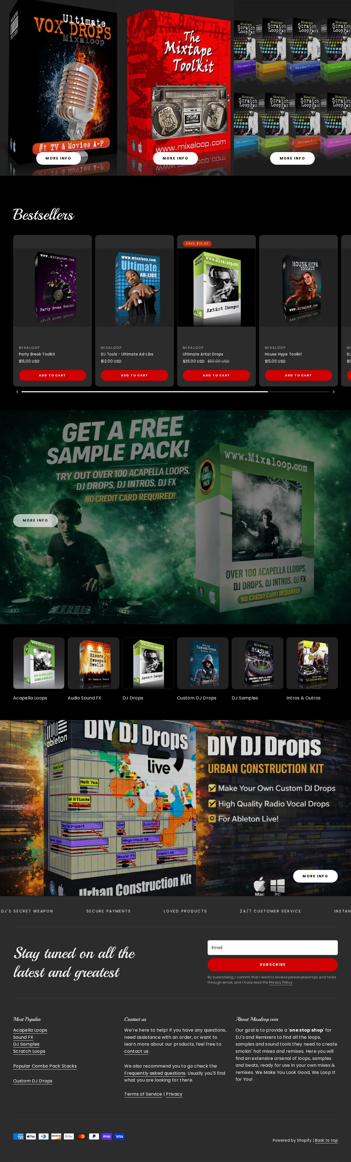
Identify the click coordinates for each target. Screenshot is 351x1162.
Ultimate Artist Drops (203, 354)
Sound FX (23, 1037)
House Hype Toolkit (283, 354)
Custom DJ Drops (33, 1081)
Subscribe (273, 964)
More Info (315, 876)
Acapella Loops (30, 1030)
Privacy (174, 1094)
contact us (136, 1051)
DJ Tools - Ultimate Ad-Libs (127, 354)
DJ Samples (26, 1044)
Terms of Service (143, 1094)
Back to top (326, 1140)
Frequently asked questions (154, 1073)
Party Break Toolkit (37, 354)
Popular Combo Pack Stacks (45, 1066)
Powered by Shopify (292, 1140)
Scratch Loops (29, 1051)
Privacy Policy (280, 982)
